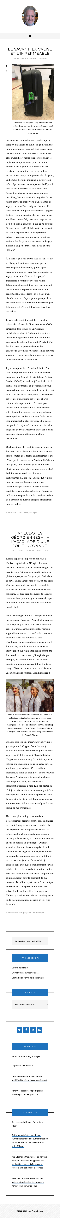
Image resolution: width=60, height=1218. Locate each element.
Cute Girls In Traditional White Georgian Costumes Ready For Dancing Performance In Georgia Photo (30, 731)
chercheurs (23, 512)
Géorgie (22, 912)
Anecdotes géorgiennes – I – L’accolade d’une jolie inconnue (30, 539)
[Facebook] (26, 1030)
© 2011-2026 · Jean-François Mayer (30, 1211)
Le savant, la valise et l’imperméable (30, 51)
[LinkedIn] (33, 1030)
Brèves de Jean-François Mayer (30, 16)
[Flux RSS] (39, 1030)
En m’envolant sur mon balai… (25, 972)
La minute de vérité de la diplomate (28, 977)
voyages (33, 512)
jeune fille (30, 912)
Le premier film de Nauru (23, 1065)
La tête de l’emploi (20, 967)
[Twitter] (19, 1030)
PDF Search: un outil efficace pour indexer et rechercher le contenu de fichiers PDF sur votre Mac (28, 1182)
